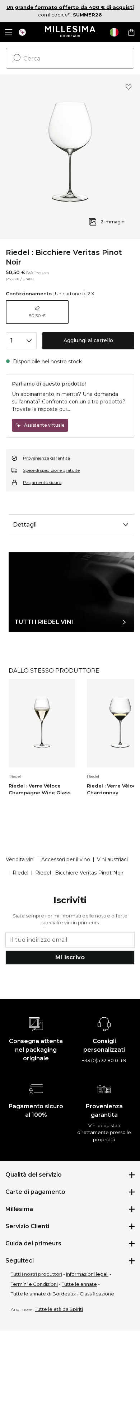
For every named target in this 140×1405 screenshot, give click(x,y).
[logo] (70, 32)
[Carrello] (131, 32)
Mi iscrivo (70, 957)
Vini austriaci (112, 859)
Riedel (20, 872)
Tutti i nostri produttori (36, 1274)
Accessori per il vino (65, 859)
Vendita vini (20, 859)
